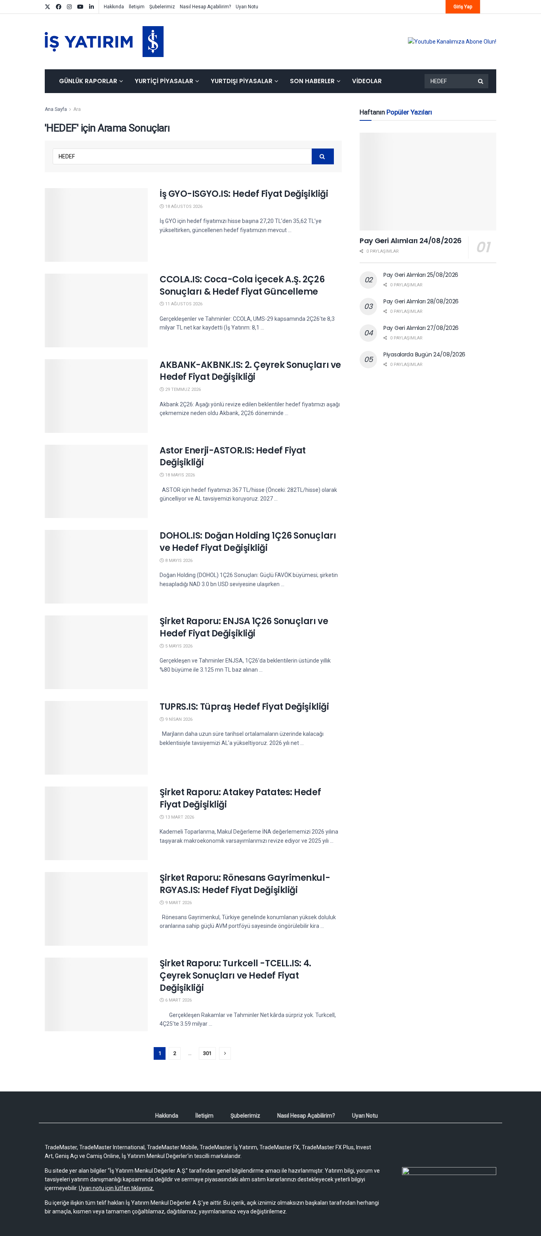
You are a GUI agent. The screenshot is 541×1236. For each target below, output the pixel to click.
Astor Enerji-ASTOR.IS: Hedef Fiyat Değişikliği (233, 456)
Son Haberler (312, 81)
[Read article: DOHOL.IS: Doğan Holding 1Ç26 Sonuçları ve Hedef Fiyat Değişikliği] (96, 567)
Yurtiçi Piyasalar (164, 81)
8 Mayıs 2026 (178, 560)
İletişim (137, 7)
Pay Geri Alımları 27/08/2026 (421, 328)
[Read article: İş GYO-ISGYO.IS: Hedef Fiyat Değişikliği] (96, 225)
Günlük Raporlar (88, 81)
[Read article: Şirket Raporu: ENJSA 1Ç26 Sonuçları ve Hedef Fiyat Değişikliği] (96, 652)
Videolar (367, 81)
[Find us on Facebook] (58, 7)
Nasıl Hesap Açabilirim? (205, 7)
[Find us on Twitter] (47, 7)
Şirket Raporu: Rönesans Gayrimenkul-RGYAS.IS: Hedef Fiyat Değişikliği (245, 884)
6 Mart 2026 (178, 1000)
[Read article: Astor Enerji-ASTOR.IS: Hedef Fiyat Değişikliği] (96, 481)
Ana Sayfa (56, 109)
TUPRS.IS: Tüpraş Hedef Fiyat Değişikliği (244, 707)
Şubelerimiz (162, 7)
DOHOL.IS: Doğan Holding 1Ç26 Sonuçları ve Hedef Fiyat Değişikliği (248, 541)
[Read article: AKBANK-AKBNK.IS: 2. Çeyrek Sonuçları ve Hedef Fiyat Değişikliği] (96, 396)
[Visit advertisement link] (452, 41)
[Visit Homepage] (104, 41)
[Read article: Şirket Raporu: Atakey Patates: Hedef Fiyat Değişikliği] (96, 823)
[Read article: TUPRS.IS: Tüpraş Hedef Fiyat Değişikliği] (96, 738)
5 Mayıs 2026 (178, 646)
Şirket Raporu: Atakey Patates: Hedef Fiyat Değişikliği (240, 798)
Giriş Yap (462, 7)
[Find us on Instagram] (69, 7)
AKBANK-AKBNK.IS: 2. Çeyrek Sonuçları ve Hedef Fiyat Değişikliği (250, 371)
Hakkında (114, 7)
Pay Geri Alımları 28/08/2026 (421, 301)
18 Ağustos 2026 (183, 206)
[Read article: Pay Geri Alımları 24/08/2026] (428, 181)
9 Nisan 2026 (178, 719)
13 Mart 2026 (179, 817)
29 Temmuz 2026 (182, 389)
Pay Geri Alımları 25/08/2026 (420, 275)
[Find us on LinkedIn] (91, 7)
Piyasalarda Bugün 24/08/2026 (424, 354)
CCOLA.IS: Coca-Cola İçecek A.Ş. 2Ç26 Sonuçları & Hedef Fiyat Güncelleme (242, 285)
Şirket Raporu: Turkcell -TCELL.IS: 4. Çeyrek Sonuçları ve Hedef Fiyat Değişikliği (235, 975)
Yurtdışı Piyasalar (241, 81)
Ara (77, 109)
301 (207, 1053)
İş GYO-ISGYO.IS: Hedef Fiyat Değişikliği (244, 194)
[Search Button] (481, 81)
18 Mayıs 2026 (179, 475)
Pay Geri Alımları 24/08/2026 (411, 241)
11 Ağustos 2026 (183, 304)
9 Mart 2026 (178, 902)
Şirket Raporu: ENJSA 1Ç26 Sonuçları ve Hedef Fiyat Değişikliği (244, 627)
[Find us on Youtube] (80, 7)
